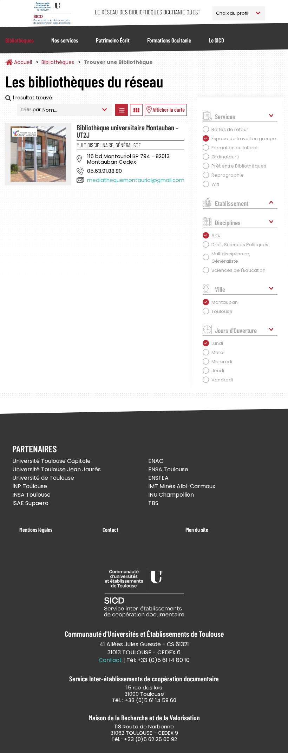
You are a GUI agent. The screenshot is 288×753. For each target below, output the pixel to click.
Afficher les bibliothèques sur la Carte (166, 110)
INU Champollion (171, 495)
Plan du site (196, 529)
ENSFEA (158, 478)
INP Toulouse (29, 486)
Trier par (30, 109)
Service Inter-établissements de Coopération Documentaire (52, 13)
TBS (153, 503)
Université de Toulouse (43, 478)
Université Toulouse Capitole (51, 461)
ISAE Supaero (30, 503)
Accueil (23, 62)
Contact (110, 529)
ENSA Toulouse (168, 469)
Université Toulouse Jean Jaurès (56, 469)
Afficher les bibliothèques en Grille (136, 110)
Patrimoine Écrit (113, 40)
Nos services (64, 40)
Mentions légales (35, 529)
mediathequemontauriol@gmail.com (135, 180)
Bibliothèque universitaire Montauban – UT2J (127, 131)
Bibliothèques (19, 40)
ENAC (155, 461)
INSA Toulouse (31, 495)
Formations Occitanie (169, 40)
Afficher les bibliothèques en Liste (121, 110)
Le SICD (216, 40)
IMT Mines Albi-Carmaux (181, 486)
